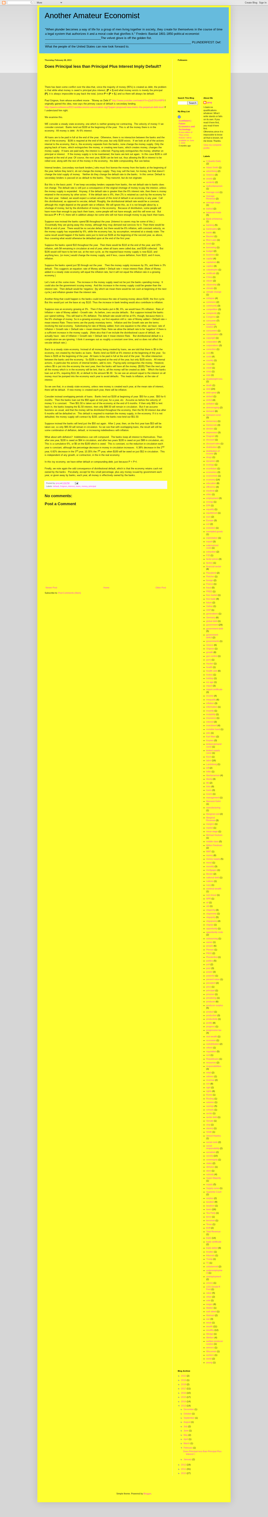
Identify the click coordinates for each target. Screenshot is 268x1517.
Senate (209, 1121)
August (187, 1422)
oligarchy (210, 910)
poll (208, 964)
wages (209, 1304)
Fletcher (210, 576)
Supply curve (212, 1188)
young (209, 1362)
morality (210, 866)
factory (209, 563)
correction (211, 349)
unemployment (213, 1276)
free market (211, 595)
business (210, 255)
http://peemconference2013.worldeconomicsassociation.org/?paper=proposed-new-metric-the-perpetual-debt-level (104, 107)
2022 (184, 1376)
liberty (209, 779)
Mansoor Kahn (213, 801)
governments (212, 641)
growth (209, 652)
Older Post (161, 587)
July (186, 1426)
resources (211, 1062)
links (208, 786)
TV (207, 1263)
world (209, 1358)
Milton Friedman (214, 845)
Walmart (210, 1315)
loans (78, 486)
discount (210, 440)
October (188, 1413)
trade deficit (212, 1248)
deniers (210, 428)
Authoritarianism (214, 186)
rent (208, 1055)
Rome (209, 1095)
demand (210, 411)
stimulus (210, 1167)
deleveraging (212, 407)
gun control (211, 656)
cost (208, 353)
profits (209, 1023)
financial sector (213, 566)
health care (211, 671)
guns (208, 660)
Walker (209, 1308)
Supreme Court (213, 1192)
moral (209, 862)
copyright (210, 338)
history (209, 674)
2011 (184, 1469)
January (188, 1459)
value (209, 1293)
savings (210, 1106)
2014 (184, 1401)
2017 (184, 1388)
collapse (210, 298)
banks (209, 232)
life (207, 783)
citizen (209, 281)
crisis (208, 371)
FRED (209, 591)
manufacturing (213, 807)
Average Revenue (210, 197)
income (209, 696)
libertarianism (213, 775)
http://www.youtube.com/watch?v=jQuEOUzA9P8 (138, 100)
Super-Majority (213, 1178)
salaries (210, 1102)
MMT (208, 851)
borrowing (211, 247)
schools (210, 1110)
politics (209, 961)
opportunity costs (214, 932)
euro (208, 517)
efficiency (210, 487)
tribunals (210, 1255)
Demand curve (213, 415)
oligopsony (211, 921)
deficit (209, 400)
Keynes (210, 740)
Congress (211, 317)
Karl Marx (211, 736)
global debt (211, 621)
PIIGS (209, 953)
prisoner (210, 994)
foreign (209, 580)
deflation (210, 403)
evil (208, 524)
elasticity (210, 491)
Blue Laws (211, 240)
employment (212, 498)
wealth (209, 1326)
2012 (184, 1464)
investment (211, 725)
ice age (209, 682)
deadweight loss (214, 379)
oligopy (209, 924)
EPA (208, 505)
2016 (184, 1393)
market (209, 828)
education (211, 483)
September (189, 1418)
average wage (213, 202)
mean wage (212, 831)
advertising (211, 171)
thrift (208, 1228)
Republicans (212, 1059)
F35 (208, 555)
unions (209, 1283)
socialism (210, 1152)
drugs (209, 457)
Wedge (209, 1334)
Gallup (209, 606)
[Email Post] (76, 483)
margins (210, 824)
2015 (184, 1397)
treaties (209, 1252)
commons (211, 302)
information (211, 707)
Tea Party (210, 1213)
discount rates (213, 443)
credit (209, 368)
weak (208, 1322)
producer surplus (214, 1005)
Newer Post (51, 587)
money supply (213, 859)
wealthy (210, 1330)
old (207, 906)
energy (209, 502)
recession (211, 1040)
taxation (210, 1202)
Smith (209, 1132)
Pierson (210, 949)
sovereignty (212, 1159)
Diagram (210, 436)
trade (208, 1238)
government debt (214, 628)
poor (208, 968)
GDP (208, 610)
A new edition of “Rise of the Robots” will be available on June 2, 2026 (186, 137)
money (85, 486)
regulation (211, 1051)
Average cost (212, 192)
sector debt (211, 1117)
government (212, 625)
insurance (211, 718)
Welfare (210, 1337)
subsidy (210, 1174)
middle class (212, 841)
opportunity (211, 928)
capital (209, 258)
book (208, 243)
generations (212, 613)
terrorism (210, 1220)
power (209, 972)
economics (211, 472)
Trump (209, 1259)
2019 (184, 1380)
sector (209, 1113)
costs (208, 356)
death (209, 385)
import (209, 686)
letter (208, 771)
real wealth (211, 1036)
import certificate (214, 689)
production (211, 1015)
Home (106, 587)
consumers (211, 330)
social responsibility (212, 1147)
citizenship (211, 284)
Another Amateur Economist (92, 15)
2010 (184, 1473)
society (209, 1156)
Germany (210, 617)
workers (210, 1355)
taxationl (210, 1205)
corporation (211, 342)
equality (210, 509)
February (188, 1448)
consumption (212, 334)
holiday (209, 678)
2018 (184, 1384)
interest (71, 486)
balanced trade (213, 212)
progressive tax (213, 1030)
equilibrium (211, 513)
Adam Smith (212, 167)
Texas (209, 1224)
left (207, 768)
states (209, 1163)
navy (208, 885)
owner (209, 942)
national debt (212, 877)
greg (209, 102)
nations (209, 881)
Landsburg (211, 764)
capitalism (211, 262)
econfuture (211, 468)
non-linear (211, 895)
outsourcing (212, 938)
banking (210, 225)
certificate (211, 273)
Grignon (63, 486)
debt (208, 389)
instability (210, 714)
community (211, 305)
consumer (211, 320)
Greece (209, 645)
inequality (211, 699)
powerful (210, 975)
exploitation (212, 538)
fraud (208, 587)
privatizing (211, 998)
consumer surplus (211, 325)
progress (210, 1026)
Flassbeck (211, 573)
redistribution (212, 1044)
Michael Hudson (214, 835)
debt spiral (211, 392)
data (208, 375)
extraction (211, 552)
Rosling (210, 1098)
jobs (208, 733)
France (209, 584)
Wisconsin (211, 1351)
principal (92, 486)
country (209, 360)
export (209, 541)
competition (212, 309)
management (212, 797)
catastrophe (212, 269)
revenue (210, 1080)
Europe (209, 520)
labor (208, 760)
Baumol (210, 236)
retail (208, 1072)
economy (210, 479)
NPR (208, 898)
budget (209, 251)
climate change (213, 292)
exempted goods (214, 531)
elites (208, 494)
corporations (212, 345)
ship (208, 1124)
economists (211, 476)
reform (209, 1047)
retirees (210, 1076)
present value (213, 979)
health (209, 667)
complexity (211, 313)
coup (208, 364)
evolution (210, 528)
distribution (211, 447)
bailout (209, 208)
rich (208, 1083)
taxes (208, 1209)
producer (210, 1001)
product (210, 1012)
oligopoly (210, 917)
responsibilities (213, 1066)
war (208, 1319)
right (208, 1087)
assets (209, 178)
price (208, 987)
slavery (209, 1128)
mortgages (211, 870)
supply (209, 1184)
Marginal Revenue (210, 819)
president (210, 983)
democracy (211, 421)
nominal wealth (213, 888)
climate (209, 288)
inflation (210, 703)
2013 (184, 1405)
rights (209, 1091)
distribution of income (213, 452)
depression (211, 432)
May (186, 1435)
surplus (209, 1198)
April (186, 1439)
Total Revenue (213, 1231)
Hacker (209, 663)
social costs (212, 1142)
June (186, 1430)
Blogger (147, 1493)
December (189, 1409)
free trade (211, 599)
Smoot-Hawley (213, 1136)
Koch (208, 757)
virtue (209, 1297)
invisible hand (213, 729)
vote (208, 1300)
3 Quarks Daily (213, 161)
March (187, 1443)
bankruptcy (211, 229)
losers (209, 794)
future (209, 602)
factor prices (212, 559)
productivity (211, 1019)
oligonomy (211, 913)
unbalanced (212, 1266)
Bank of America (214, 219)
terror (208, 1217)
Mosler (209, 874)
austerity (210, 182)
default (56, 486)
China (209, 277)
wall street (211, 1311)
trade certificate (213, 1242)
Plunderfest (211, 957)
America (210, 175)
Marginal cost (213, 814)
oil (207, 902)
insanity (210, 711)
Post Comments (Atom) (69, 593)
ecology (210, 464)
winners (210, 1347)
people (209, 946)
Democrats (211, 425)
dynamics (211, 461)
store (208, 1171)
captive (209, 266)
